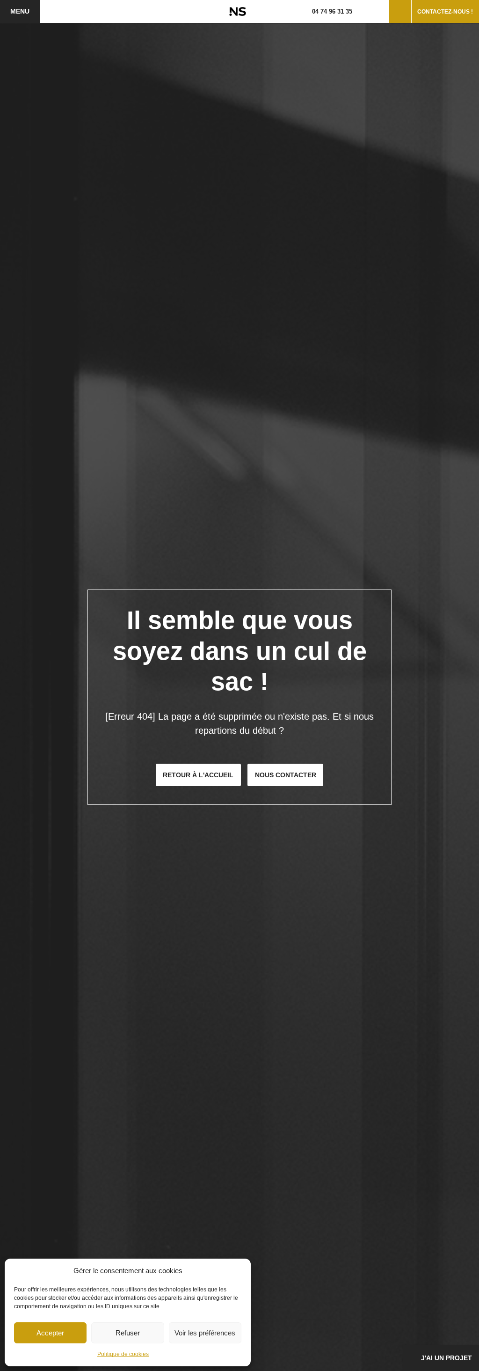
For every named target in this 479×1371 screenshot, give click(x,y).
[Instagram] (366, 11)
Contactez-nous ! (445, 12)
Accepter (50, 1333)
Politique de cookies (123, 1354)
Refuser (128, 1333)
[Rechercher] (400, 11)
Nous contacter (285, 775)
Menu (19, 11)
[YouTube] (379, 11)
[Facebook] (360, 11)
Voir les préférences (204, 1333)
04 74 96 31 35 (332, 11)
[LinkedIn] (373, 11)
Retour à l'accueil (198, 775)
